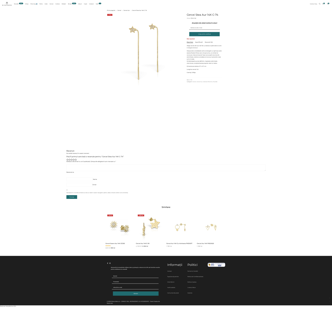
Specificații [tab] (199, 42)
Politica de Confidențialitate (195, 276)
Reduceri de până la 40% (8, 306)
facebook (107, 263)
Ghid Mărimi (170, 282)
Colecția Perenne (208, 81)
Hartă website (171, 287)
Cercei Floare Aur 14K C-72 (329, 297)
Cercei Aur (126, 10)
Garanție (189, 293)
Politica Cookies (191, 282)
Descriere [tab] (190, 42)
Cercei (119, 10)
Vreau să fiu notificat (204, 34)
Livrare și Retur (191, 287)
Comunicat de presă (173, 293)
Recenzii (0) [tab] (209, 42)
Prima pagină (111, 10)
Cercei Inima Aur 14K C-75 (329, 301)
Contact (169, 271)
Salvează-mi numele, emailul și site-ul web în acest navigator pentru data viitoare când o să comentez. (97, 192)
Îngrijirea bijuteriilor (173, 276)
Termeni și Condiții (192, 271)
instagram (110, 263)
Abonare (136, 293)
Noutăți (215, 81)
